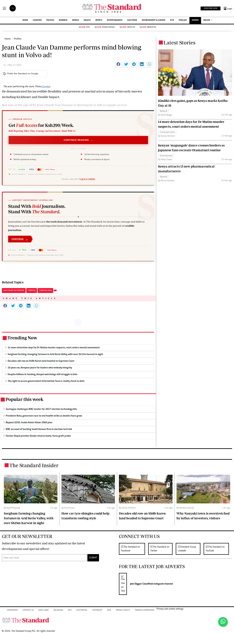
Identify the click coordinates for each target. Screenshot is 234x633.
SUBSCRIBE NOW (210, 8)
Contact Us (28, 610)
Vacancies (58, 610)
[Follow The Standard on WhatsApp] (223, 622)
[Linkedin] (190, 549)
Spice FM (128, 27)
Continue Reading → (78, 140)
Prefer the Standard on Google (22, 73)
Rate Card (44, 610)
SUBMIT (93, 557)
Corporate (12, 610)
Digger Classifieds (143, 584)
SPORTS (98, 20)
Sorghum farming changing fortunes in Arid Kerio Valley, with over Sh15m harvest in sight (28, 518)
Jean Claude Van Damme (13, 290)
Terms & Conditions (144, 610)
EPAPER (195, 20)
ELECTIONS (132, 20)
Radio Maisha (106, 27)
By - (5, 65)
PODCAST (183, 20)
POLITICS (50, 20)
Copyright (97, 610)
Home (7, 39)
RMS (109, 610)
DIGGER (207, 20)
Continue (19, 239)
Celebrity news (45, 290)
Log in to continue (87, 178)
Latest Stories (179, 42)
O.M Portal (81, 610)
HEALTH (87, 20)
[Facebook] (133, 549)
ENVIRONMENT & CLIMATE (153, 20)
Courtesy (46, 86)
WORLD (75, 20)
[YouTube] (218, 549)
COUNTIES (37, 20)
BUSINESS (63, 20)
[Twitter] (162, 549)
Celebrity (31, 290)
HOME (25, 20)
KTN (172, 20)
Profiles (17, 39)
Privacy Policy (123, 610)
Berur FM (149, 27)
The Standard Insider (33, 465)
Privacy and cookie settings (170, 609)
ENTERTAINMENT (115, 20)
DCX (70, 610)
